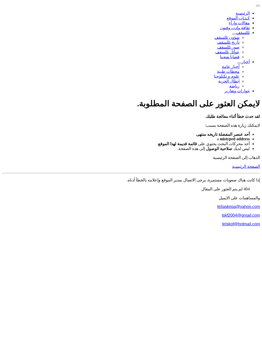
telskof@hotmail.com (241, 224)
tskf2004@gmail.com (241, 215)
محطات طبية (228, 71)
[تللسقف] (234, 34)
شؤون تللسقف (226, 37)
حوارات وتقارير (237, 91)
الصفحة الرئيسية (246, 166)
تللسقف (243, 32)
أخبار (246, 62)
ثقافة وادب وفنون (235, 28)
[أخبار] (239, 63)
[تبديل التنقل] (258, 5)
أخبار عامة (230, 66)
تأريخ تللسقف (228, 42)
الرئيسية (243, 13)
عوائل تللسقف (227, 52)
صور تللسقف (228, 47)
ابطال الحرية (228, 81)
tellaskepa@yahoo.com (238, 206)
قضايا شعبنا (229, 57)
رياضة (234, 86)
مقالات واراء (239, 23)
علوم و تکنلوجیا (226, 76)
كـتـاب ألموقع (238, 18)
